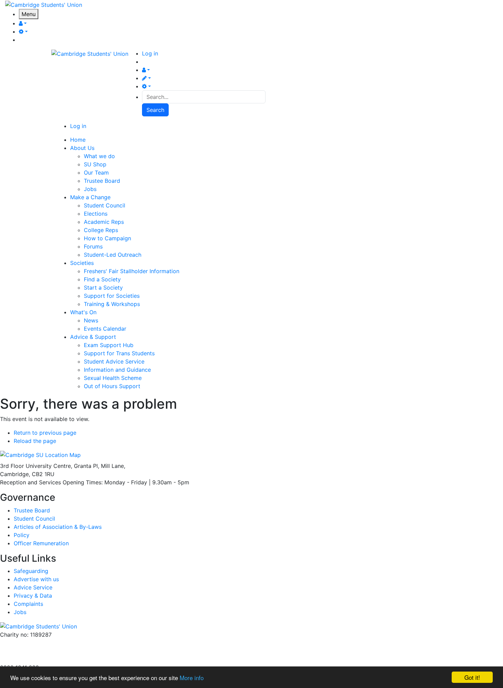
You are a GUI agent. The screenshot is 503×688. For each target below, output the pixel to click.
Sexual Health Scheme (113, 377)
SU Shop (95, 164)
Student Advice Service (114, 361)
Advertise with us (22, 659)
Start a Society (103, 287)
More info (192, 677)
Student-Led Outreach (112, 254)
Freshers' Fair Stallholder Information (131, 271)
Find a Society (102, 279)
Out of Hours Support (112, 386)
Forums (93, 246)
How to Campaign (107, 238)
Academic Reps (104, 221)
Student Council (104, 205)
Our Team (96, 172)
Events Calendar (105, 328)
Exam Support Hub (108, 345)
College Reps (101, 230)
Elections (95, 213)
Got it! (472, 677)
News (91, 320)
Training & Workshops (112, 304)
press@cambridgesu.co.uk (34, 651)
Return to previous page (45, 432)
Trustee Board (102, 180)
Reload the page (35, 440)
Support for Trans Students (119, 353)
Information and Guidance (117, 369)
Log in (150, 53)
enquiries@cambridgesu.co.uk (38, 642)
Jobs (90, 189)
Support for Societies (112, 295)
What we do (99, 156)
